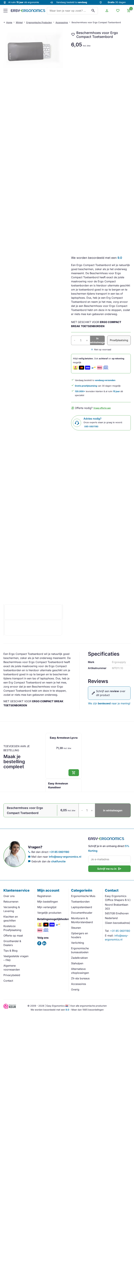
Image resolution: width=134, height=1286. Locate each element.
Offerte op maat (13, 935)
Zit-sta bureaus (80, 978)
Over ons (9, 896)
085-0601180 (91, 426)
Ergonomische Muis (83, 896)
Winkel (19, 22)
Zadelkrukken (79, 957)
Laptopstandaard (81, 907)
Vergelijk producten (49, 912)
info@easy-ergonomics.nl (65, 856)
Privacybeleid (11, 975)
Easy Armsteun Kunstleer (58, 785)
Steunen (76, 927)
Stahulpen (77, 963)
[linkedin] (44, 943)
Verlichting (77, 942)
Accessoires (62, 22)
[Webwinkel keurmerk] (9, 1007)
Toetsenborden (80, 901)
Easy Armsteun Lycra (63, 737)
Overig (75, 989)
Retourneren (10, 901)
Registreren (44, 896)
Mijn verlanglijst (46, 907)
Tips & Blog (10, 950)
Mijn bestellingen (47, 901)
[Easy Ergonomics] (28, 10)
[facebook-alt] (39, 943)
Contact (8, 980)
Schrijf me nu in (109, 868)
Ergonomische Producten (39, 22)
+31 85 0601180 (59, 852)
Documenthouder (81, 912)
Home (9, 22)
